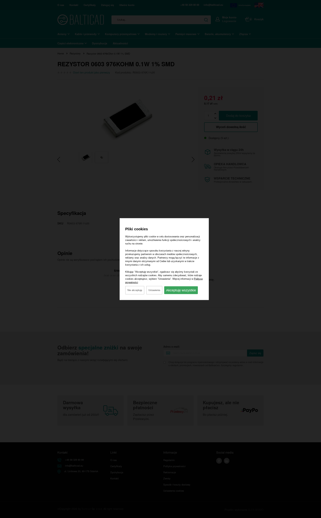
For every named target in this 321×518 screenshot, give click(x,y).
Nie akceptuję (134, 290)
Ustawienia (154, 290)
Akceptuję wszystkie (181, 290)
